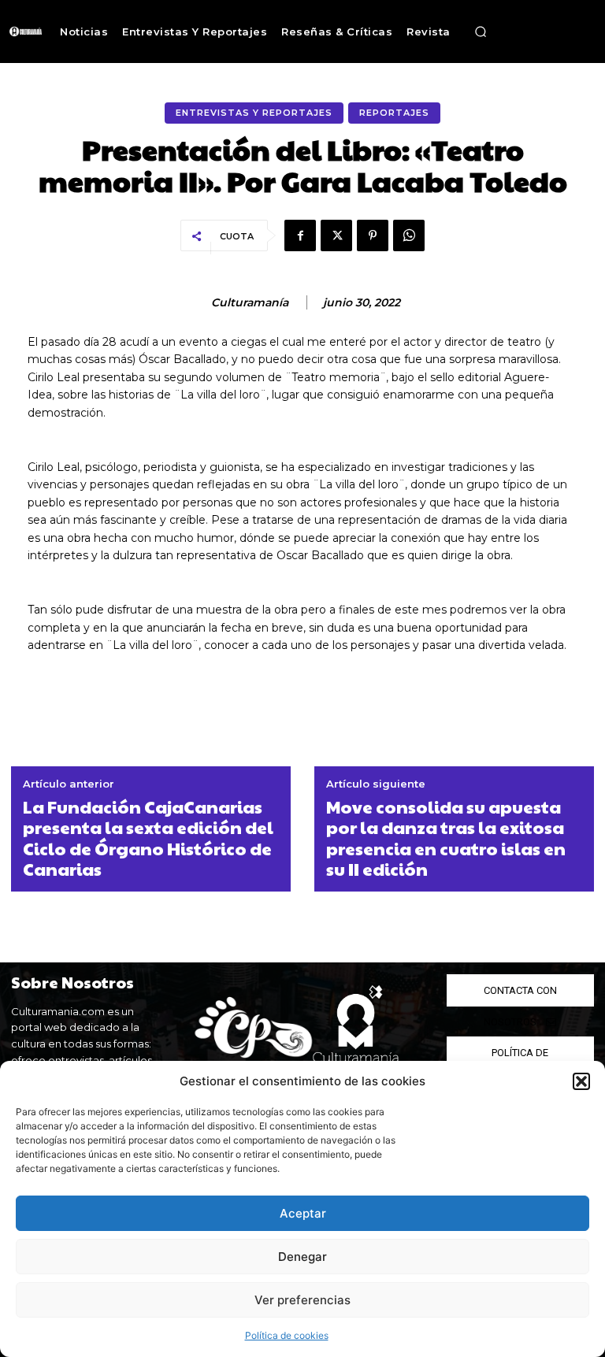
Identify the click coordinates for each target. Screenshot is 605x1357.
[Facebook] (300, 235)
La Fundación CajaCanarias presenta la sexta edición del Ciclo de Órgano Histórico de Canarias (148, 838)
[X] (336, 235)
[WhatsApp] (409, 235)
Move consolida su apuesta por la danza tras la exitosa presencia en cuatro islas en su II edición (446, 838)
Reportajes (394, 112)
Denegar (302, 1256)
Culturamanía (249, 303)
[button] (581, 1081)
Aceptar (303, 1213)
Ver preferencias (302, 1299)
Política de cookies (286, 1335)
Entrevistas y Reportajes (254, 112)
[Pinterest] (372, 235)
